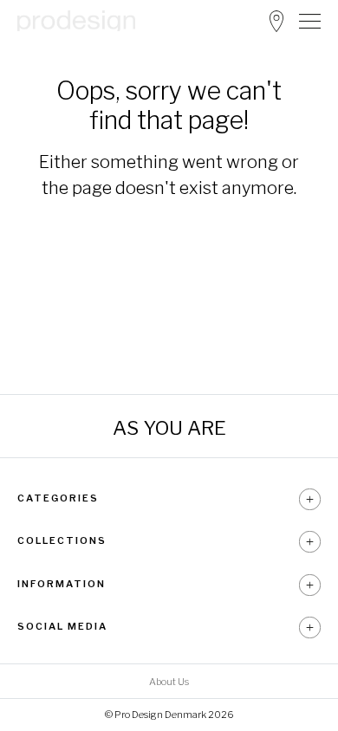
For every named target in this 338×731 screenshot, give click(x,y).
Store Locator (276, 21)
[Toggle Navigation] (310, 20)
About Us (169, 682)
